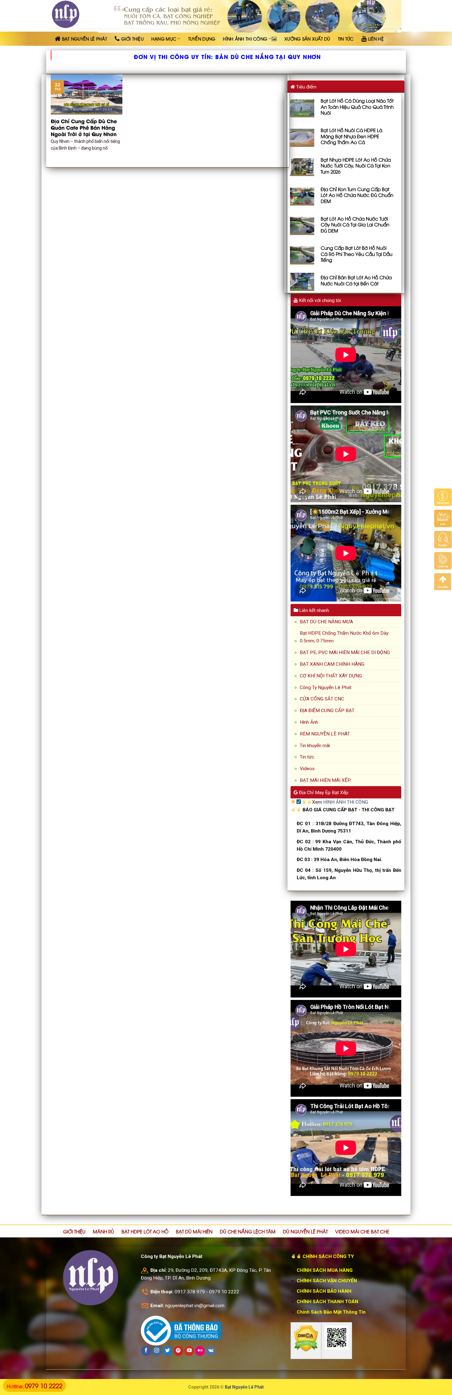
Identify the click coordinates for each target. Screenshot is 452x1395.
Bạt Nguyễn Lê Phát (244, 1387)
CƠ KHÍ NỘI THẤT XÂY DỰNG (331, 676)
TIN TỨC (346, 38)
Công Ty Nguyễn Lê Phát (325, 687)
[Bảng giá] (443, 497)
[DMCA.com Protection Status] (306, 1338)
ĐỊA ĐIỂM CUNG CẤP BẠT (327, 710)
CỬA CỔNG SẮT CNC (322, 699)
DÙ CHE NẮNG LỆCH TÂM (248, 1231)
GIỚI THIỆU (74, 1231)
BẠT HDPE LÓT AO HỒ (145, 1231)
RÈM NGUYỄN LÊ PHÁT (325, 734)
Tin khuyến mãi (315, 745)
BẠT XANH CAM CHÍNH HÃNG (332, 664)
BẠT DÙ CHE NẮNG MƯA (326, 622)
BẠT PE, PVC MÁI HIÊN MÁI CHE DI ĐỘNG (345, 652)
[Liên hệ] (443, 560)
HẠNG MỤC (163, 38)
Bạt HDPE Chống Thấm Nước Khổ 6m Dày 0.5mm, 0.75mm (344, 637)
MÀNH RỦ (103, 1231)
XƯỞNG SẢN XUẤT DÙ (307, 38)
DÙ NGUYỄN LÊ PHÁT (305, 1231)
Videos (307, 768)
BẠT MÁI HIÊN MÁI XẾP (325, 780)
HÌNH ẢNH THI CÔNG (245, 38)
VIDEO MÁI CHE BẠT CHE (362, 1231)
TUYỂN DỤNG (202, 38)
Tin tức (307, 757)
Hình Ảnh (309, 722)
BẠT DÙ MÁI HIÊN (194, 1231)
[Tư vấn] (443, 539)
